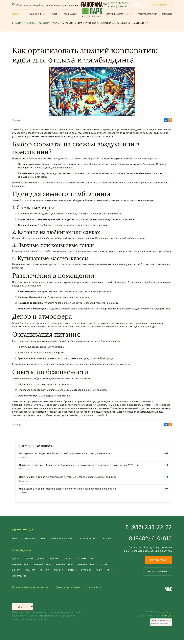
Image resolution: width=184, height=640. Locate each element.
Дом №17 (58, 570)
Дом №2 (29, 558)
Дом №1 (16, 558)
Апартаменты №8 (43, 564)
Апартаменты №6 (84, 558)
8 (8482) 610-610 (117, 6)
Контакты (167, 14)
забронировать (158, 560)
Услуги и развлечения (117, 14)
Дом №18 (72, 570)
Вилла (99, 570)
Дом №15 (30, 570)
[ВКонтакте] (166, 120)
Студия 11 (86, 570)
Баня (54, 14)
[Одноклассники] (170, 120)
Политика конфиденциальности (30, 587)
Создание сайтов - (155, 615)
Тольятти (16, 601)
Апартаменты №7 (21, 564)
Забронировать (159, 4)
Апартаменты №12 (87, 564)
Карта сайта (94, 587)
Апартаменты (19, 576)
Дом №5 (67, 558)
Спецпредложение (147, 14)
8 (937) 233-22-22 (118, 3)
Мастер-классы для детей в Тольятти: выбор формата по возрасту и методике (64, 453)
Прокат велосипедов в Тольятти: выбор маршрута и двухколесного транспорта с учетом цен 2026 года (79, 465)
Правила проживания (67, 587)
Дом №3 (42, 558)
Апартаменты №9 (65, 564)
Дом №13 (106, 564)
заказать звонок (157, 571)
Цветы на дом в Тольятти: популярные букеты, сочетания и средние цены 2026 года (67, 476)
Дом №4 (54, 558)
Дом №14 (16, 570)
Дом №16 (44, 570)
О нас (15, 14)
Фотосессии (70, 14)
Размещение (34, 14)
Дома (109, 570)
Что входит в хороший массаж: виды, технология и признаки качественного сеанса (67, 488)
